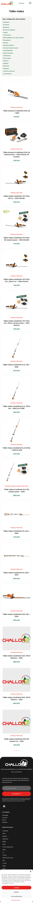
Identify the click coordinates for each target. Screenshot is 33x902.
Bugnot (4, 836)
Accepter (16, 887)
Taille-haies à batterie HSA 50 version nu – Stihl (16, 740)
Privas (4, 820)
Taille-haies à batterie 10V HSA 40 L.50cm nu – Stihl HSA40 (16, 280)
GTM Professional (7, 847)
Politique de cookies (15, 899)
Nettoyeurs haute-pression (10, 48)
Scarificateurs (7, 55)
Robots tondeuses (8, 53)
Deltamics (5, 839)
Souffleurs (5, 63)
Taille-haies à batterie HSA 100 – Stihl (16, 615)
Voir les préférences (16, 896)
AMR (3, 833)
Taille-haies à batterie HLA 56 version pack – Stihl (16, 490)
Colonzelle (5, 815)
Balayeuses (6, 27)
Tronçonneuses (7, 73)
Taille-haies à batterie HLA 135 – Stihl (16, 365)
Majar (4, 865)
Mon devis (21, 3)
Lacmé (4, 863)
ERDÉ (4, 841)
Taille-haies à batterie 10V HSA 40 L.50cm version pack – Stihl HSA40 (16, 323)
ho (3, 852)
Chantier (5, 32)
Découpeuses (6, 40)
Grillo (3, 844)
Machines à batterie (8, 45)
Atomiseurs (6, 24)
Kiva (3, 860)
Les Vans (4, 817)
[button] (30, 871)
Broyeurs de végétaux (9, 30)
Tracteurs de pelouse (9, 71)
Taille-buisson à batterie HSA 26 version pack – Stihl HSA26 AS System (16, 154)
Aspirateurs (6, 22)
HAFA (4, 849)
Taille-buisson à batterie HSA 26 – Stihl (16, 111)
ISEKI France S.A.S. (7, 857)
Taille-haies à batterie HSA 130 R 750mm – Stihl (16, 698)
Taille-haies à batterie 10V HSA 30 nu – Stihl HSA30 (16, 197)
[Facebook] (4, 806)
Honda (4, 855)
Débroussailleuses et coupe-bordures (13, 37)
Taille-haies (6, 66)
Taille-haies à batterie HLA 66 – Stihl (16, 532)
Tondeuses (6, 68)
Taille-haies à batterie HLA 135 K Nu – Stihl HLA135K (16, 407)
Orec (3, 868)
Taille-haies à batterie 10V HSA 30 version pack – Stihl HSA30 (16, 238)
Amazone (5, 830)
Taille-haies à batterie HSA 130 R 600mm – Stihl (16, 656)
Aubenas (4, 822)
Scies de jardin (7, 58)
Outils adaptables (8, 50)
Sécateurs (6, 60)
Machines (5, 42)
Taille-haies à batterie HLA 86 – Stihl (16, 573)
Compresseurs (7, 35)
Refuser (16, 892)
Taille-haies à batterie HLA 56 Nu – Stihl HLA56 (16, 449)
